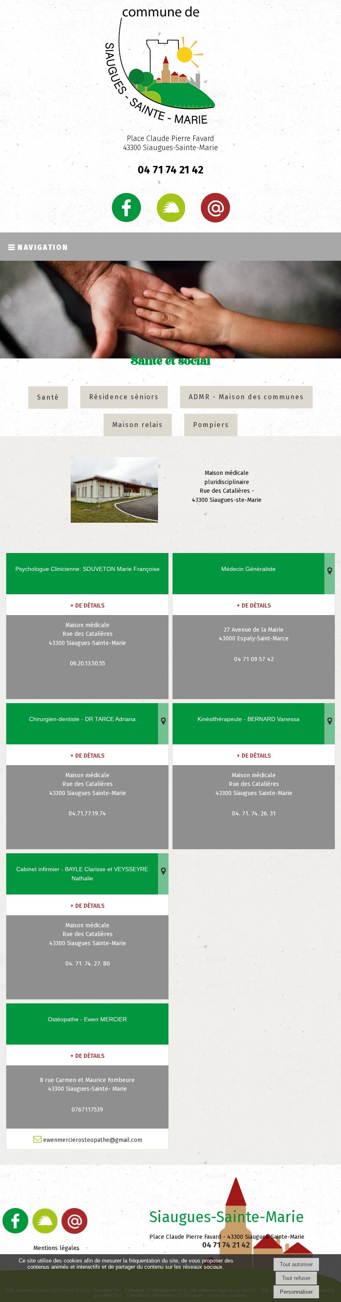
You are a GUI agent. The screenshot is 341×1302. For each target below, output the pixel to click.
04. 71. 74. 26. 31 (254, 813)
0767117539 (87, 1109)
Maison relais (137, 425)
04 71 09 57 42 (254, 659)
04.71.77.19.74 (87, 813)
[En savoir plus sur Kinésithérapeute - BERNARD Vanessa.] (254, 754)
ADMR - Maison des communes (246, 397)
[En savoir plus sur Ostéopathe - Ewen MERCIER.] (87, 1055)
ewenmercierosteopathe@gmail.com (92, 1140)
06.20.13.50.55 (87, 663)
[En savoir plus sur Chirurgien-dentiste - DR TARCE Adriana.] (87, 754)
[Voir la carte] (329, 574)
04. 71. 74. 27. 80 (87, 963)
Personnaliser (296, 1292)
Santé (48, 397)
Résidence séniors (124, 397)
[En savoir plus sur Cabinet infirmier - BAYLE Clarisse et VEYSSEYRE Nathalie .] (87, 904)
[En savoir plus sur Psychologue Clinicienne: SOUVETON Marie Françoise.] (87, 604)
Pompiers (211, 425)
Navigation (42, 246)
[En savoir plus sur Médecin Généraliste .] (254, 604)
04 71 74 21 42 (227, 1245)
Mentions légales (56, 1248)
